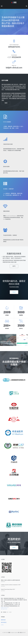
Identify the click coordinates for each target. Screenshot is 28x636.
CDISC (2, 624)
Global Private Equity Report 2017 (8, 589)
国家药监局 (3, 619)
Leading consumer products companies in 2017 (11, 584)
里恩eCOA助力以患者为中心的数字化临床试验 (10, 580)
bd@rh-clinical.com (5, 607)
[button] (6, 103)
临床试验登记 (3, 622)
